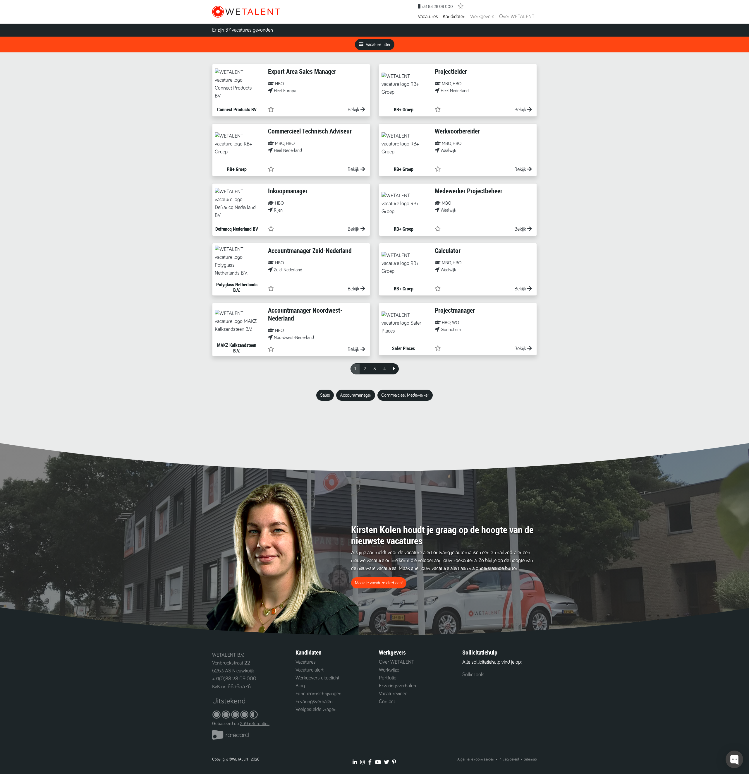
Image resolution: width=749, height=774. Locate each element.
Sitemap (530, 759)
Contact (387, 701)
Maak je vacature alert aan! (379, 582)
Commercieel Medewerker (405, 395)
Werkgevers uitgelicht (317, 678)
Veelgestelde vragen (316, 709)
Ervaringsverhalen (314, 701)
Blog (300, 686)
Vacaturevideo (393, 693)
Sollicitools (473, 674)
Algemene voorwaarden (475, 759)
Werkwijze (389, 670)
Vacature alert (310, 670)
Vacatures (428, 16)
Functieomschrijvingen (318, 693)
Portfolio (387, 678)
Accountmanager (355, 395)
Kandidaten (454, 16)
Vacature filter (378, 44)
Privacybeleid (509, 759)
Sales (325, 395)
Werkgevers (482, 16)
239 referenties (254, 723)
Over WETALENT (517, 16)
